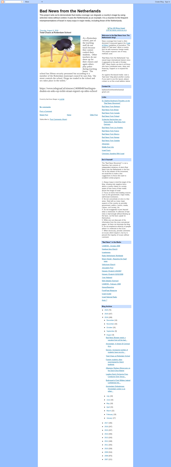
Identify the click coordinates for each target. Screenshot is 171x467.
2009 (107, 452)
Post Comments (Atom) (58, 119)
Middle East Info (108, 147)
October (110, 327)
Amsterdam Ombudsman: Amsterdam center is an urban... (115, 388)
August (109, 335)
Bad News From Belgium (111, 106)
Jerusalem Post (107, 268)
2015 (107, 430)
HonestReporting (108, 287)
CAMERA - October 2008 (111, 246)
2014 (107, 434)
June (109, 400)
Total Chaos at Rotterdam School (118, 356)
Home (69, 115)
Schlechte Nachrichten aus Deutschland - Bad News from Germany (113, 122)
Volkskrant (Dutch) (108, 264)
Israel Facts (106, 150)
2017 (107, 423)
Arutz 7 (104, 300)
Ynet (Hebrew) (107, 277)
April (108, 407)
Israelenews (106, 252)
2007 (107, 459)
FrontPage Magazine (109, 290)
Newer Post (44, 115)
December (110, 320)
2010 (107, 449)
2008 (107, 456)
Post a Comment (46, 111)
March (109, 411)
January (110, 418)
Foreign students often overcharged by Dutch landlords (115, 362)
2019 (107, 314)
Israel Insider (106, 294)
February (110, 414)
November (110, 324)
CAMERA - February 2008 (111, 284)
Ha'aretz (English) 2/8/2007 (111, 271)
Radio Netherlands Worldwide (112, 256)
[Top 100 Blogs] (116, 28)
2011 (107, 445)
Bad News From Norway (110, 137)
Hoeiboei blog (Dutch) (109, 249)
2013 (107, 438)
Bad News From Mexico (110, 134)
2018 (107, 317)
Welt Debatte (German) (110, 281)
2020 (107, 310)
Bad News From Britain (110, 110)
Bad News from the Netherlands (70, 11)
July (108, 396)
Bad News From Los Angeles (112, 128)
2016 (107, 427)
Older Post (94, 115)
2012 (107, 441)
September (111, 331)
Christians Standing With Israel (113, 154)
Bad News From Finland (110, 116)
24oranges (105, 144)
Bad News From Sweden (111, 141)
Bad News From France (110, 131)
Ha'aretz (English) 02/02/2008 (112, 274)
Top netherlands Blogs (116, 30)
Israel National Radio (109, 297)
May (108, 403)
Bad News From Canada (111, 113)
